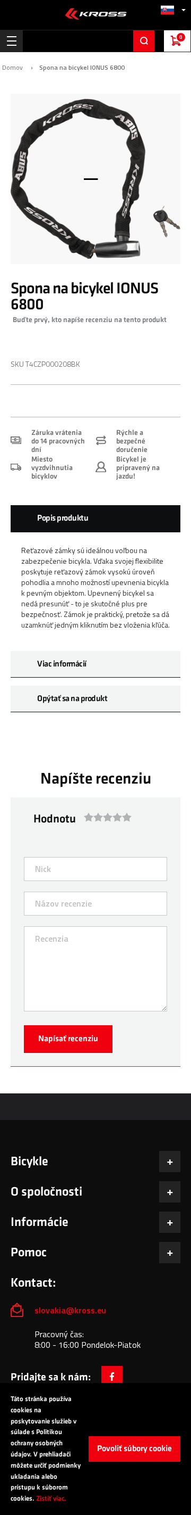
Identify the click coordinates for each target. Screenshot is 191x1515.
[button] (173, 10)
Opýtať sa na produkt (72, 699)
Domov (12, 67)
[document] (95, 1449)
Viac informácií (61, 664)
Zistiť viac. (51, 1498)
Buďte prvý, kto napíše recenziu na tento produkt (90, 319)
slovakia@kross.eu (71, 1310)
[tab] (95, 518)
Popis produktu (62, 518)
